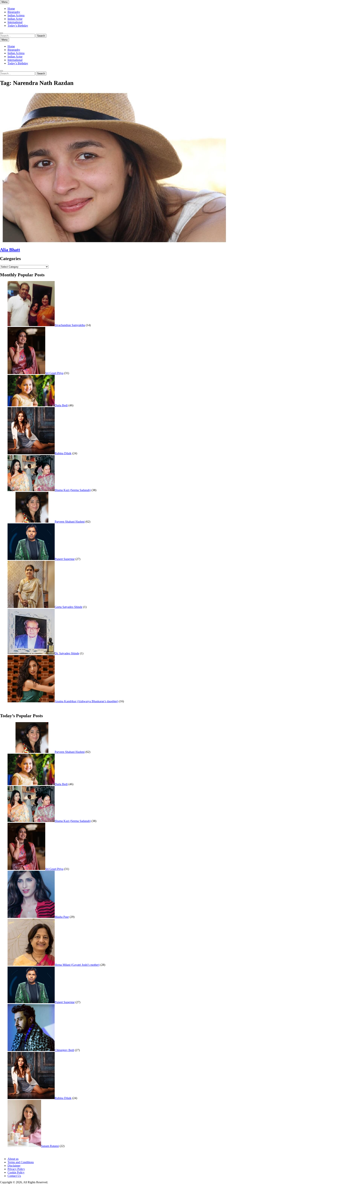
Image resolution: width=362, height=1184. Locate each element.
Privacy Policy (16, 1169)
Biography (14, 12)
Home (11, 8)
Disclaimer (14, 1165)
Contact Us (14, 1175)
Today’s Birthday (18, 25)
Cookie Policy (16, 1172)
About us (13, 1158)
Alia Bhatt (10, 249)
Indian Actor (15, 18)
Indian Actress (16, 15)
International (15, 22)
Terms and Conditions (21, 1162)
